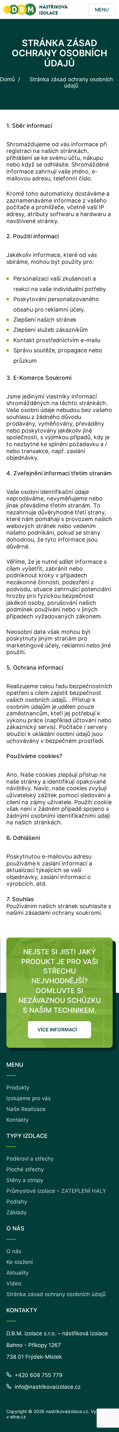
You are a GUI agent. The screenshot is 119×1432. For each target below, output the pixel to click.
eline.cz (18, 1416)
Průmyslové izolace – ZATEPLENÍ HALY (56, 1191)
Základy (16, 1212)
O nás (13, 1251)
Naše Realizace (26, 1109)
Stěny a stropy (24, 1180)
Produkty (17, 1087)
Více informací (57, 1030)
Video (13, 1283)
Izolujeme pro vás (28, 1098)
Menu (102, 10)
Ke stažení (19, 1262)
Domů (7, 79)
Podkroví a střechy (30, 1159)
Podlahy (16, 1201)
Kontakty (17, 1120)
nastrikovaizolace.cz (67, 1411)
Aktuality (17, 1273)
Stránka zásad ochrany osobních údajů (56, 1294)
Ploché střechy (25, 1169)
